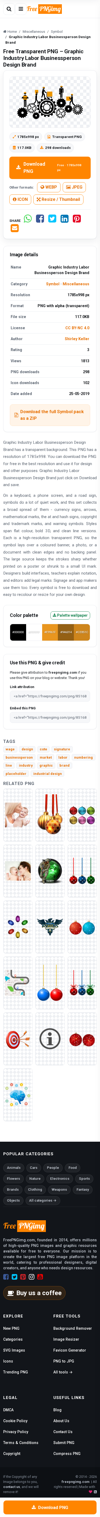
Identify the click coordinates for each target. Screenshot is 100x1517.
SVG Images (14, 1350)
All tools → (63, 1372)
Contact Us (63, 1432)
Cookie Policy (15, 1421)
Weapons (59, 1189)
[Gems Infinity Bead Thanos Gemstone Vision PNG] (18, 927)
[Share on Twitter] (52, 221)
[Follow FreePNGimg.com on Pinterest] (23, 1277)
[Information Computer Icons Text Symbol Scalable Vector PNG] (50, 1038)
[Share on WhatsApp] (27, 221)
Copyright (11, 1453)
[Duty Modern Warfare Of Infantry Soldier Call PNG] (50, 871)
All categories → (43, 1200)
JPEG (76, 187)
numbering (83, 757)
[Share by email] (14, 230)
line (9, 765)
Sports (84, 1179)
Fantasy (83, 1189)
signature (62, 749)
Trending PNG (15, 1372)
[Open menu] (21, 9)
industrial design (47, 774)
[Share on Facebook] (40, 221)
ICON (22, 199)
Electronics (59, 1179)
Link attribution (22, 687)
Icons (8, 1361)
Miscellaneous (76, 284)
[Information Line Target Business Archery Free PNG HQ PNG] (18, 1038)
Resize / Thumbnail (60, 199)
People (53, 1168)
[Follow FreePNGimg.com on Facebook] (6, 1277)
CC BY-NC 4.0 (77, 328)
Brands (13, 1189)
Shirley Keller (77, 339)
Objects (13, 1200)
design (27, 749)
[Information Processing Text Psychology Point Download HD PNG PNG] (18, 1094)
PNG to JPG (63, 1361)
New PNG (11, 1328)
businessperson (19, 757)
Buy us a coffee (39, 1293)
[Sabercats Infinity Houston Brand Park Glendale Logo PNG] (50, 927)
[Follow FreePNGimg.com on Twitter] (14, 1277)
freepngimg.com (75, 1482)
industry (26, 765)
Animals (14, 1168)
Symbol (52, 284)
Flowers (13, 1179)
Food (73, 1168)
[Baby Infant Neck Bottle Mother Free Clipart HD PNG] (18, 815)
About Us (61, 1421)
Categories (13, 1339)
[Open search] (9, 9)
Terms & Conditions (20, 1443)
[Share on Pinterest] (76, 221)
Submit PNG (63, 1443)
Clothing (35, 1189)
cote (43, 749)
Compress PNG (67, 1453)
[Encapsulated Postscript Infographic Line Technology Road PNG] (18, 983)
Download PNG (52, 167)
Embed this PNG (23, 708)
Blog (57, 1410)
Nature (35, 1179)
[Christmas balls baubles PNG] (50, 815)
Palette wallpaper (72, 615)
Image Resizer (66, 1339)
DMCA (8, 1410)
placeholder (16, 774)
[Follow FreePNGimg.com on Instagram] (31, 1277)
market (46, 757)
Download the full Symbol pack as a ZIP (52, 415)
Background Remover (72, 1328)
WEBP (50, 187)
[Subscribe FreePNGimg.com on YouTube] (40, 1277)
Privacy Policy (15, 1432)
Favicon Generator (69, 1350)
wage (10, 749)
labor (62, 757)
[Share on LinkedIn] (64, 221)
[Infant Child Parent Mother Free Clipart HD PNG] (18, 871)
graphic (46, 765)
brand (64, 765)
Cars (33, 1168)
